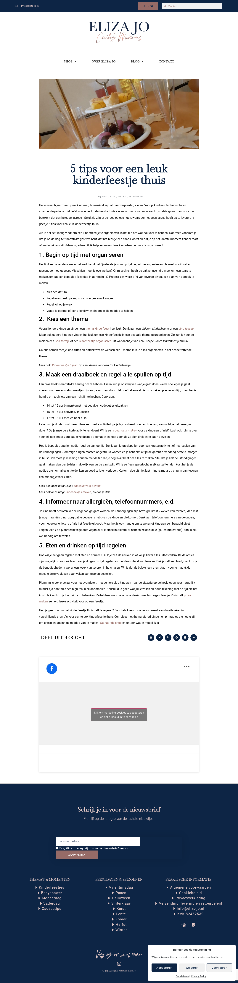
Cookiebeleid (182, 976)
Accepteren (164, 967)
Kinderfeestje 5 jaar (64, 365)
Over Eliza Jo (104, 61)
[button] (151, 637)
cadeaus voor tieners (87, 486)
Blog (135, 61)
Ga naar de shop (111, 623)
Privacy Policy (198, 976)
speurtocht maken (125, 430)
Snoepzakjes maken (78, 492)
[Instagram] (119, 963)
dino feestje (186, 328)
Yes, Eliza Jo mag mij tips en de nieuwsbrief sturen (93, 848)
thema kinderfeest (97, 328)
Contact (166, 61)
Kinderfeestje (136, 196)
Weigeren (192, 967)
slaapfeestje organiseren (95, 341)
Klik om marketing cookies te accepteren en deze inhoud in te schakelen (119, 714)
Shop (68, 61)
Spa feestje (62, 341)
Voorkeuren (219, 967)
